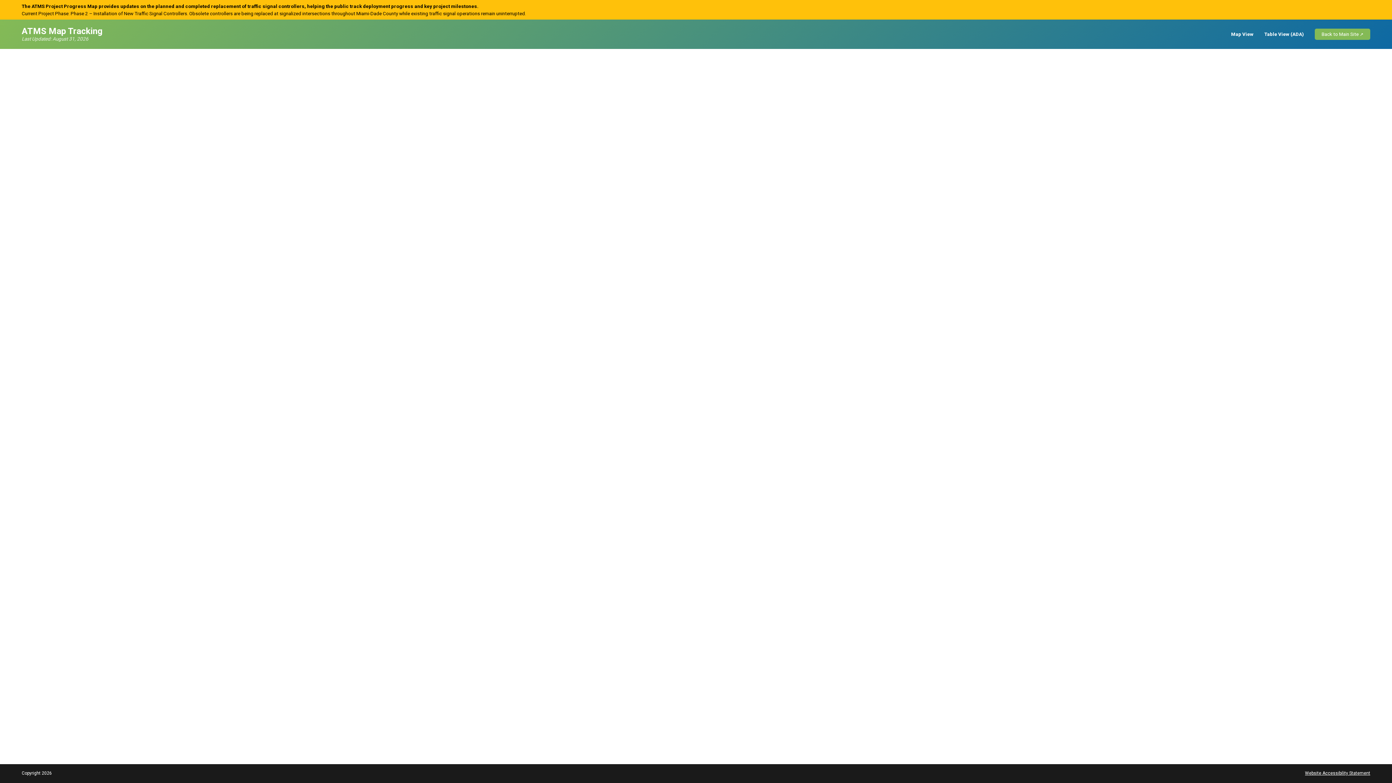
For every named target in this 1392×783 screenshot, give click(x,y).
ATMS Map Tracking (62, 31)
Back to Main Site (1340, 34)
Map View (1242, 34)
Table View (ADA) (1284, 34)
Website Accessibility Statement (1337, 773)
